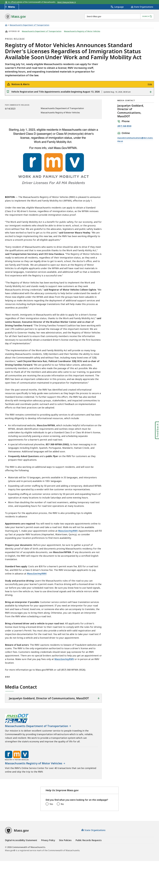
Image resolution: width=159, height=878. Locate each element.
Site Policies (65, 840)
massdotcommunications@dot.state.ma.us (135, 139)
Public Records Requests (89, 840)
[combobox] (119, 16)
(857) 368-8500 (124, 126)
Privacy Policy (48, 840)
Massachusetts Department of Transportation (29, 25)
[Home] (6, 25)
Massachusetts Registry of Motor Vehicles (82, 31)
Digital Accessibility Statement (21, 840)
